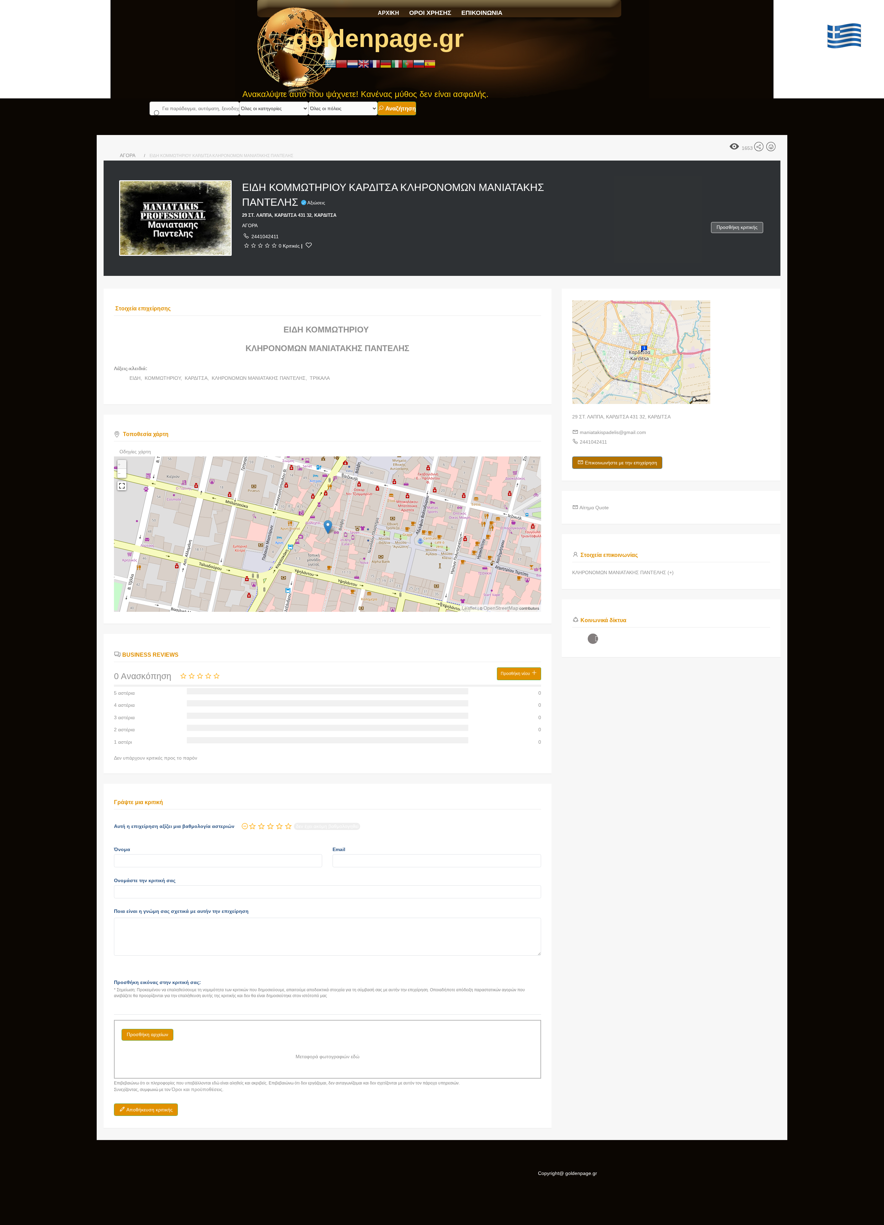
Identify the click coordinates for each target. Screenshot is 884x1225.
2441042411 (265, 236)
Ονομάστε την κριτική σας (144, 880)
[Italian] (396, 63)
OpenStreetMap (500, 608)
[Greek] (330, 63)
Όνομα (122, 849)
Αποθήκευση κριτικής (149, 1109)
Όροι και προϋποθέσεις (197, 1089)
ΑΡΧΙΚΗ (388, 13)
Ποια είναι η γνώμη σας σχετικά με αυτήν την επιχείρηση (181, 911)
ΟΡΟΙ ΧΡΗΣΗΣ (430, 12)
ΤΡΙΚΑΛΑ (320, 378)
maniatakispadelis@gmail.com (613, 432)
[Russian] (418, 63)
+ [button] (119, 464)
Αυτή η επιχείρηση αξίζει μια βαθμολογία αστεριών (174, 826)
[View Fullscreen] (121, 485)
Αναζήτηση (400, 108)
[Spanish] (429, 63)
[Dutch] (352, 63)
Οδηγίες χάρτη (135, 451)
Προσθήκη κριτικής (737, 227)
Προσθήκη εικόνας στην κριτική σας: (157, 982)
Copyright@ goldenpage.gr (567, 1173)
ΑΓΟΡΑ (127, 155)
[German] (385, 63)
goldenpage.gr (378, 38)
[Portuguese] (407, 63)
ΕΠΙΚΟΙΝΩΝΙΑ (481, 12)
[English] (363, 63)
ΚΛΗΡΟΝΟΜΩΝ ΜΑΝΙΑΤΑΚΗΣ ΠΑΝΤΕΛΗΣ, (260, 378)
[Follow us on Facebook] (593, 639)
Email (339, 849)
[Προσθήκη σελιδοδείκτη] (309, 245)
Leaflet (469, 608)
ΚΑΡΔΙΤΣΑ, (197, 378)
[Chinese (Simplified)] (341, 63)
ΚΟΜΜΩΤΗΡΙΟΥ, (164, 378)
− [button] (119, 473)
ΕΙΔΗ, (136, 378)
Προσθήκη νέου (516, 673)
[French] (374, 63)
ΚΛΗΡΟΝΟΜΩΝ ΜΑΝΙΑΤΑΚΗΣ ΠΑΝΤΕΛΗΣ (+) (623, 572)
